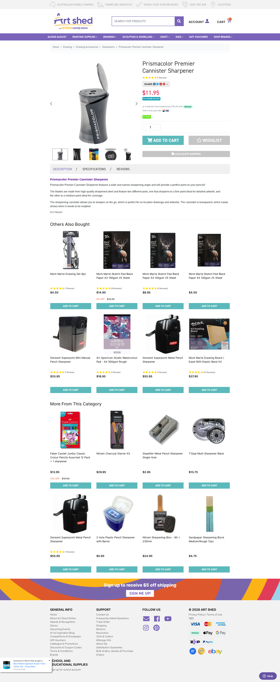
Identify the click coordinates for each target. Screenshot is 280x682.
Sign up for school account (65, 669)
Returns (100, 629)
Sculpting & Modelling (137, 37)
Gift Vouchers (198, 37)
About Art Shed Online (63, 618)
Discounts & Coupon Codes (66, 647)
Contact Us (102, 614)
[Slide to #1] (60, 154)
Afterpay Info (103, 640)
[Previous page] (51, 103)
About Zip (101, 643)
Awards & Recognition (62, 621)
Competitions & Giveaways (65, 636)
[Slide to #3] (110, 154)
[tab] (65, 169)
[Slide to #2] (94, 154)
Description (65, 169)
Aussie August (57, 37)
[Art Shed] (73, 21)
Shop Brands (222, 37)
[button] (170, 78)
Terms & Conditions (61, 651)
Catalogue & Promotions (64, 643)
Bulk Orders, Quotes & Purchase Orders (114, 652)
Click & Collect (104, 636)
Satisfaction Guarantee (109, 647)
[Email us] (148, 620)
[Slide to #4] (127, 154)
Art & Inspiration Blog (62, 632)
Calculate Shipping (188, 154)
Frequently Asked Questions (112, 618)
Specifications (96, 169)
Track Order (103, 621)
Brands (54, 654)
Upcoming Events (60, 629)
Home (53, 614)
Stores (54, 625)
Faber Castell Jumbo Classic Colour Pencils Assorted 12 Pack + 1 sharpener (70, 457)
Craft (164, 37)
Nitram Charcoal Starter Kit (113, 453)
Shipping (101, 625)
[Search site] (179, 21)
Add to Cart (165, 140)
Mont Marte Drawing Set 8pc (68, 273)
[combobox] (148, 21)
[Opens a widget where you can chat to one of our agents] (268, 676)
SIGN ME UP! (140, 593)
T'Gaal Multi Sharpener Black (206, 453)
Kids (178, 37)
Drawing (109, 37)
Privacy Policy (197, 614)
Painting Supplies (83, 37)
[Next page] (136, 103)
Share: (148, 84)
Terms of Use (214, 614)
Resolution (102, 632)
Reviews (123, 169)
